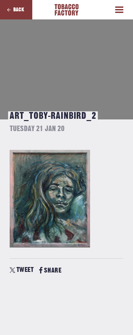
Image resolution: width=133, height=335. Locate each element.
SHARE (52, 270)
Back (18, 9)
